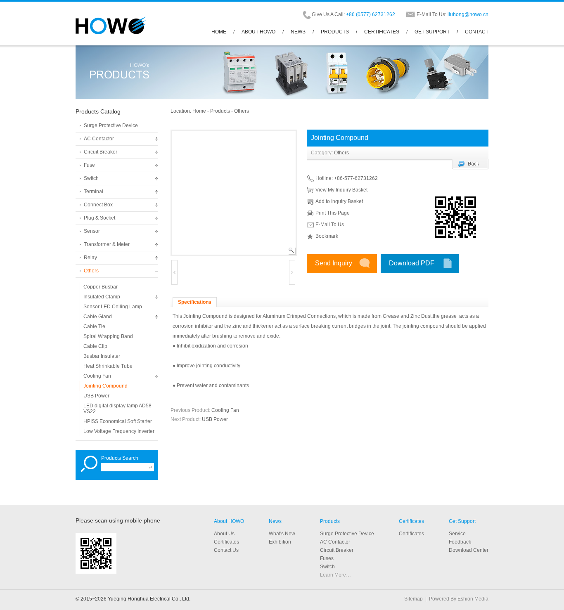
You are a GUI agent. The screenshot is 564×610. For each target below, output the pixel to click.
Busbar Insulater (101, 356)
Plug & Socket (99, 218)
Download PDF (411, 263)
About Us (224, 534)
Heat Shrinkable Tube (108, 366)
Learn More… (335, 575)
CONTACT (476, 32)
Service (457, 534)
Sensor (92, 231)
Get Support (462, 521)
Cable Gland (97, 316)
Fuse (89, 165)
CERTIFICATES (381, 32)
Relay (90, 257)
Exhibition (280, 542)
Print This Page (332, 213)
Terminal (93, 191)
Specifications (194, 302)
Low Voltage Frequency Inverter (118, 431)
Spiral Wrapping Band (108, 336)
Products (220, 111)
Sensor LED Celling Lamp (112, 307)
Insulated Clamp (101, 297)
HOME (218, 32)
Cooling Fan (97, 376)
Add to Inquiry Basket (339, 201)
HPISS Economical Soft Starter (117, 421)
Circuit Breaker (100, 152)
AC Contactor (99, 139)
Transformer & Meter (107, 244)
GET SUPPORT (432, 32)
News (275, 521)
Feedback (460, 542)
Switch (91, 178)
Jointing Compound (105, 386)
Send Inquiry (333, 263)
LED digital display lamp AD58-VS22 (118, 408)
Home (199, 111)
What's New (282, 534)
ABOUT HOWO (258, 32)
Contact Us (226, 550)
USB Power (96, 396)
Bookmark (326, 236)
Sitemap (413, 599)
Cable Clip (95, 346)
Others (91, 271)
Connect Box (98, 205)
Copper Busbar (100, 287)
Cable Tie (94, 326)
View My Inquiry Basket (341, 190)
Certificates (411, 521)
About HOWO (229, 521)
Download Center (468, 550)
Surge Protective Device (111, 125)
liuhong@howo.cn (468, 14)
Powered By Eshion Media (458, 599)
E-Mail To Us (329, 224)
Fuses (327, 558)
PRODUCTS (335, 32)
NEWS (298, 32)
